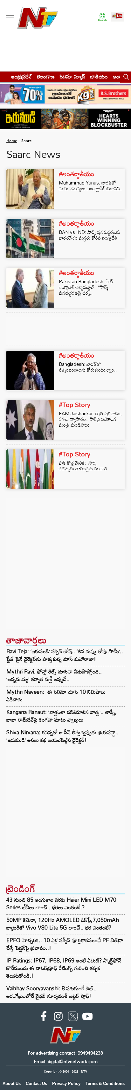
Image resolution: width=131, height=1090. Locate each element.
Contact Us (36, 1083)
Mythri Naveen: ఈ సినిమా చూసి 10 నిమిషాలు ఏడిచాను (56, 695)
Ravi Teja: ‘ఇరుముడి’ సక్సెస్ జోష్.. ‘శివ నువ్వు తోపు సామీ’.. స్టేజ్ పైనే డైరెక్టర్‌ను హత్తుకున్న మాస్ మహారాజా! (64, 655)
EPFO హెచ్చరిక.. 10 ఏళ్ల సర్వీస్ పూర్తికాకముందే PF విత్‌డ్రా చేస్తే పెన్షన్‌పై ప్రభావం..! (64, 944)
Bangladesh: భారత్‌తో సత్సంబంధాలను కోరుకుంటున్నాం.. (88, 366)
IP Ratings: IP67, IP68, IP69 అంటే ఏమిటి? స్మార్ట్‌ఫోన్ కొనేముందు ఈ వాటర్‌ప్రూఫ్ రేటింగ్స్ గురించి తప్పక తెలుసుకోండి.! (63, 968)
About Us (12, 1083)
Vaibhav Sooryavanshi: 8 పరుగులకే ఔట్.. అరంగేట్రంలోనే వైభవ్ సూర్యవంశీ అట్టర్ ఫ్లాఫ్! (51, 992)
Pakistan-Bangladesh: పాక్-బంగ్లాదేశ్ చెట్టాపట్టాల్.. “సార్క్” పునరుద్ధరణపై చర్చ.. (86, 287)
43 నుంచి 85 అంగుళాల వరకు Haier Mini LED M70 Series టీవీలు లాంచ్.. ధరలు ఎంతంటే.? (61, 903)
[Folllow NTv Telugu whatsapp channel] (102, 17)
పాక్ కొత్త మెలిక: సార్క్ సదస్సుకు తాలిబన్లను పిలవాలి (83, 465)
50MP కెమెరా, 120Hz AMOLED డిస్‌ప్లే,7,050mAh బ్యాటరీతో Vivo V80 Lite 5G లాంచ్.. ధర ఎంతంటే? (62, 924)
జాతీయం (99, 76)
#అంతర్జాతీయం (76, 173)
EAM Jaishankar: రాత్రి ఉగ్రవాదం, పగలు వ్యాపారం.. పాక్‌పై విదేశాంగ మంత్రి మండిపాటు (90, 419)
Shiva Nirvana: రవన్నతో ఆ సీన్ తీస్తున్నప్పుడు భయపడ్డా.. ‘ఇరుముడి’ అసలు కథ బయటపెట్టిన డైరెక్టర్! (62, 736)
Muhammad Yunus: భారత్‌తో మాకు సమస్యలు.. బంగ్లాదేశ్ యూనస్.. (90, 185)
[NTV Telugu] (37, 17)
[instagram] (58, 1017)
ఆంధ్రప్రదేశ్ (21, 76)
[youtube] (87, 1017)
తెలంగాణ (46, 76)
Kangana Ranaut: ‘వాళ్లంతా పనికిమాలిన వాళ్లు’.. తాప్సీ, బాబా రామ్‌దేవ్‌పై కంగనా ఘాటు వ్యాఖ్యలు (61, 716)
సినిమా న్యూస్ (72, 76)
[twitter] (73, 1017)
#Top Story (74, 404)
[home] (4, 76)
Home (11, 140)
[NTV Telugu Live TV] (117, 17)
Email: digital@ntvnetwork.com (66, 1061)
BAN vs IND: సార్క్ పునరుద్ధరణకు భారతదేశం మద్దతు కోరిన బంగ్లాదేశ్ (89, 234)
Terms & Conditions (105, 1083)
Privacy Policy (66, 1083)
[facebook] (43, 1017)
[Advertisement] (65, 563)
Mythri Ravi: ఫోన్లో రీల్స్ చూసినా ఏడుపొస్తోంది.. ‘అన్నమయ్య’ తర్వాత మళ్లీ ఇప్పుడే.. (54, 675)
